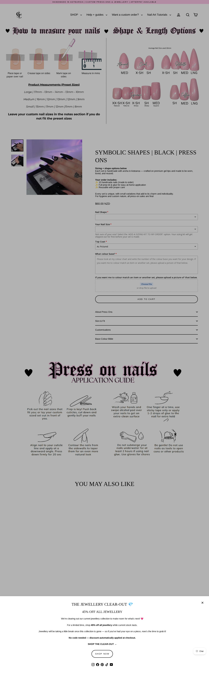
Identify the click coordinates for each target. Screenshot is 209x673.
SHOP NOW (102, 654)
